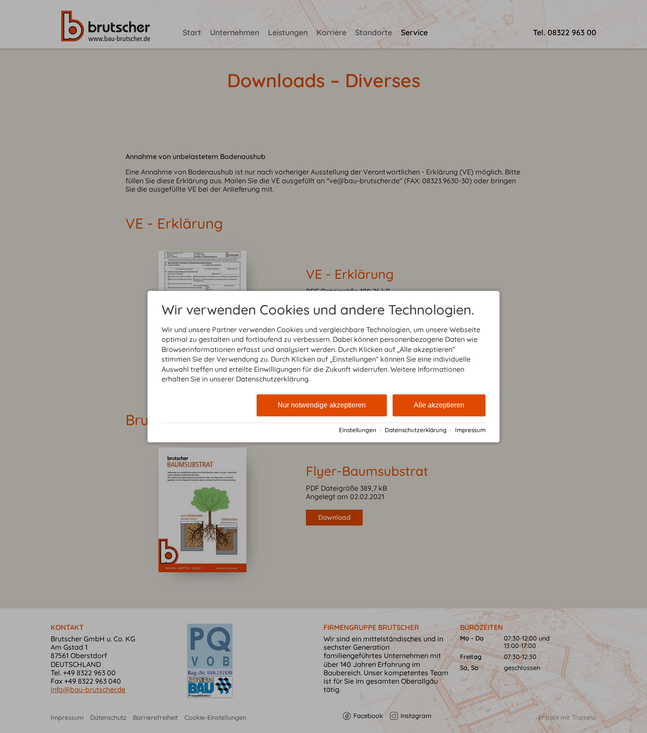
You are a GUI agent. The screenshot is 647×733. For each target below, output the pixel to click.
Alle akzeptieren (439, 405)
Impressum (470, 429)
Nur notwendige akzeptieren (322, 405)
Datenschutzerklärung (416, 429)
